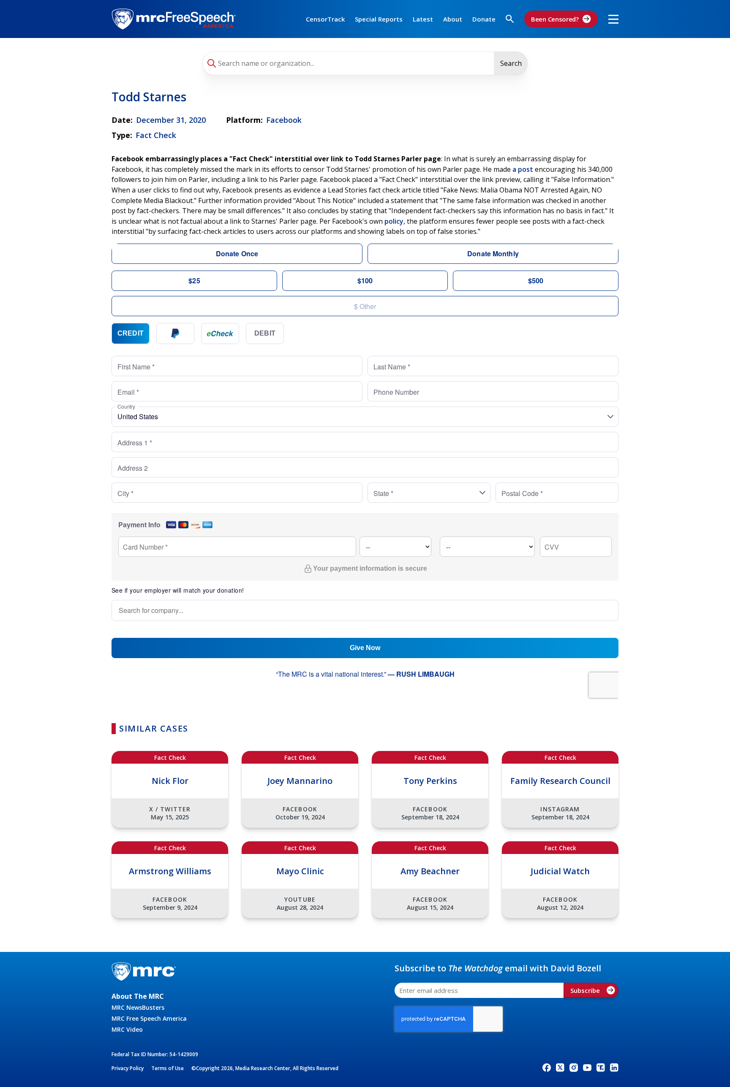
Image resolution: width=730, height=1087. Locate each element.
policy (393, 221)
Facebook (284, 120)
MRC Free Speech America (149, 1018)
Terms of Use (167, 1068)
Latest (423, 19)
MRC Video (127, 1029)
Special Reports (379, 19)
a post (522, 169)
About (452, 19)
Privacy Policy (128, 1068)
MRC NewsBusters (138, 1007)
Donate (484, 19)
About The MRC (138, 996)
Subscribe (585, 990)
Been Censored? (555, 19)
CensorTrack (325, 19)
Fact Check (156, 135)
